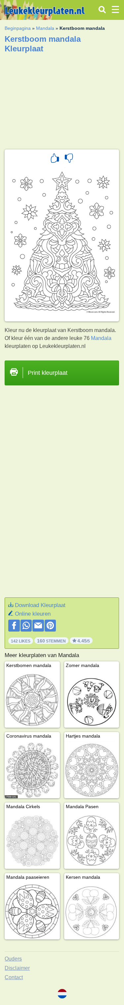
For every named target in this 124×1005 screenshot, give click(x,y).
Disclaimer (17, 968)
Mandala (45, 28)
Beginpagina (18, 28)
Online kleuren (33, 614)
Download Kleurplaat (40, 605)
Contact (14, 977)
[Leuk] (55, 159)
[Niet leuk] (69, 159)
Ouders (13, 959)
